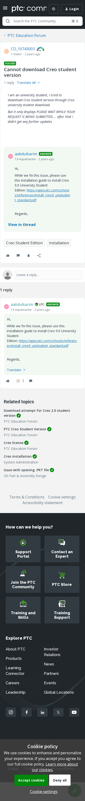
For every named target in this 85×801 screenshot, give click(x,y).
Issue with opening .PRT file (26, 470)
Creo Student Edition (24, 242)
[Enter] (7, 21)
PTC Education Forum (27, 35)
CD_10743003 (23, 48)
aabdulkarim (26, 153)
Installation (59, 242)
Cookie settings (62, 497)
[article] (42, 343)
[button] (5, 9)
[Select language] (53, 9)
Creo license (13, 442)
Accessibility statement (42, 502)
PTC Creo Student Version (25, 429)
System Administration (21, 462)
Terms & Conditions (26, 497)
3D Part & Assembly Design (25, 476)
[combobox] (42, 21)
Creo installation (18, 456)
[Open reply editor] (42, 274)
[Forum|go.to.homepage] (26, 9)
